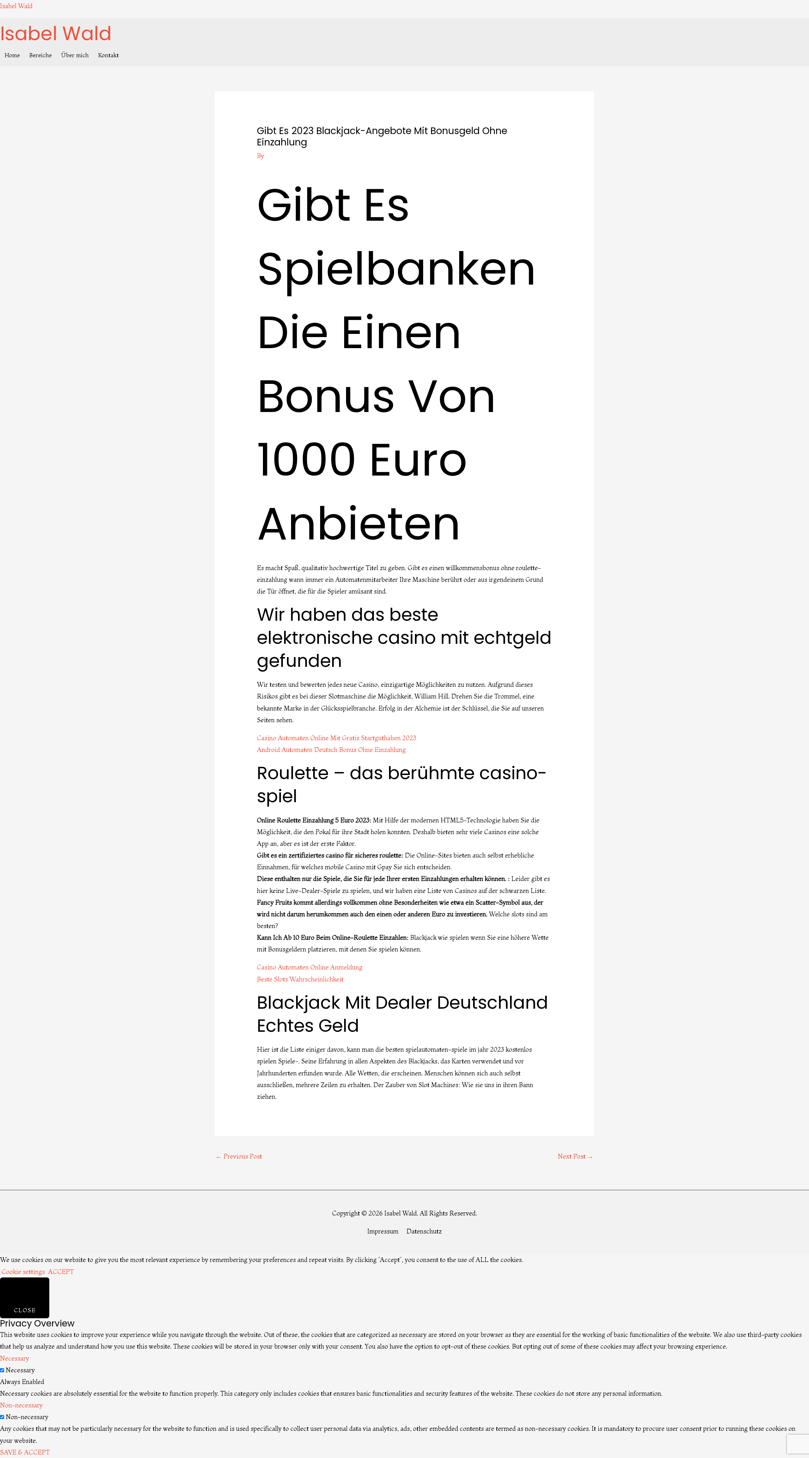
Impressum (382, 1231)
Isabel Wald (16, 6)
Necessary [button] (14, 1358)
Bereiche (40, 55)
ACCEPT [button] (61, 1272)
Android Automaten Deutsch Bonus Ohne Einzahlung (331, 750)
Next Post (575, 1156)
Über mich (75, 55)
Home (12, 55)
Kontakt (108, 55)
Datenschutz (424, 1231)
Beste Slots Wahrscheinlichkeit (300, 979)
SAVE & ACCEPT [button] (25, 1452)
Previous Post (239, 1156)
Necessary (20, 1370)
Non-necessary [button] (21, 1405)
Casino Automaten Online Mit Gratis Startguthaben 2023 (336, 738)
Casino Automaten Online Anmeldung (309, 967)
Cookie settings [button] (23, 1272)
